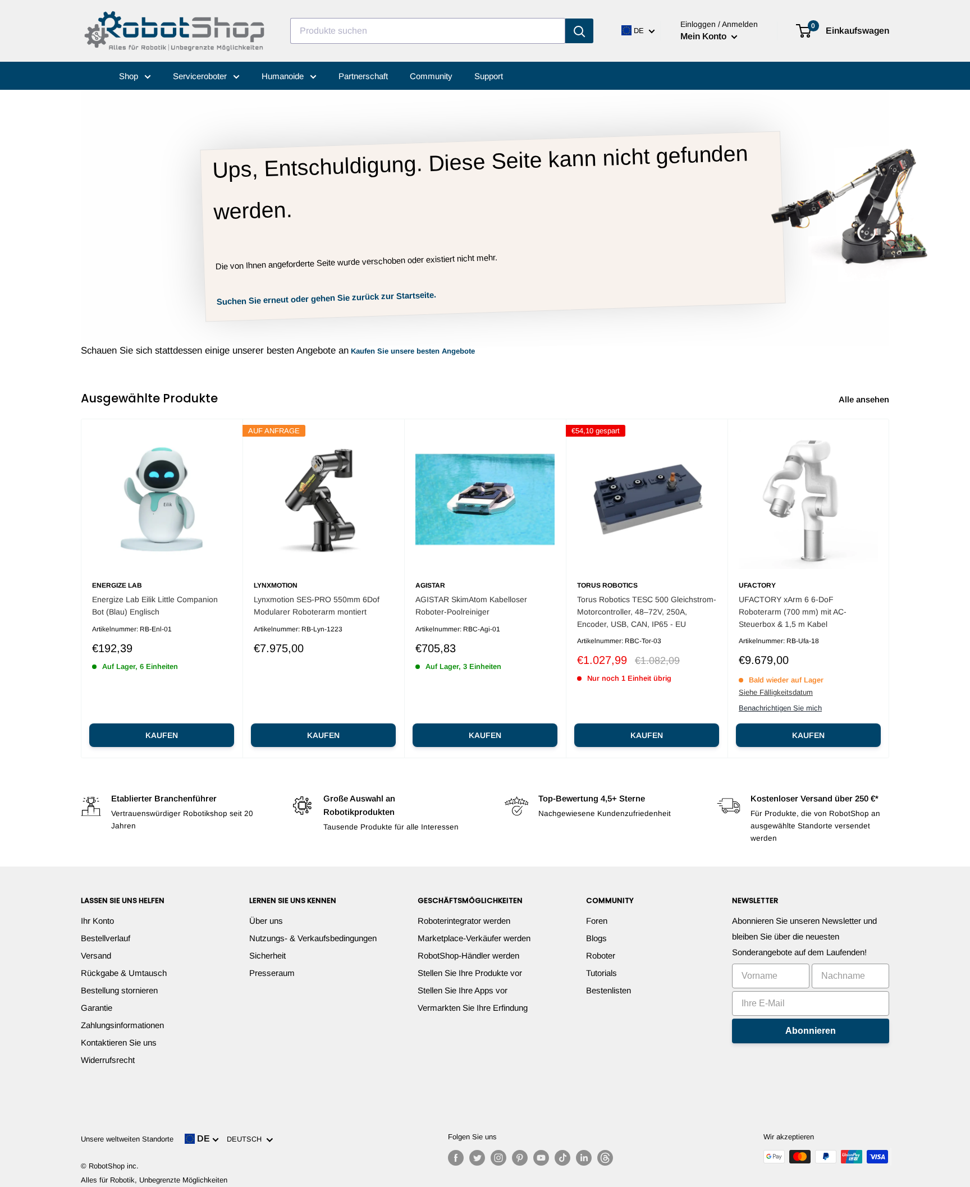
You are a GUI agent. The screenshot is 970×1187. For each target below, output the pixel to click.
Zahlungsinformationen (122, 1025)
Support (488, 76)
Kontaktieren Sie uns (119, 1042)
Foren (596, 920)
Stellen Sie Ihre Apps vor (462, 990)
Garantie (96, 1007)
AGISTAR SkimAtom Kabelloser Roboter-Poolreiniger (471, 605)
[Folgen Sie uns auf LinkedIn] (584, 1158)
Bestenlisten (608, 990)
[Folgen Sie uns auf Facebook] (456, 1158)
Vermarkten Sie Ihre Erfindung (473, 1007)
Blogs (596, 938)
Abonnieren (810, 1030)
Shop (129, 76)
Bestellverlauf (105, 938)
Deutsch (246, 1139)
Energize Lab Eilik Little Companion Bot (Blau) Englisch (155, 605)
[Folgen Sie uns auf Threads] (605, 1158)
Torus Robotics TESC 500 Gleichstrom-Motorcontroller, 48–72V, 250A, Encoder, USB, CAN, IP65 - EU (646, 611)
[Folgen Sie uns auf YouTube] (541, 1158)
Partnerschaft (363, 76)
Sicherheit (267, 955)
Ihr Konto (97, 920)
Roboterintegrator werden (464, 920)
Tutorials (601, 973)
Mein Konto (704, 36)
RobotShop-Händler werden (468, 955)
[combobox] (427, 31)
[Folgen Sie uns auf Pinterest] (520, 1158)
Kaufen (161, 735)
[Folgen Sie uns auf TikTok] (562, 1158)
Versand (96, 955)
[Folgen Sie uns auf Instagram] (498, 1158)
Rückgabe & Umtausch (124, 973)
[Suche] (579, 31)
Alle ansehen (865, 399)
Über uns (266, 920)
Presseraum (272, 973)
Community (431, 76)
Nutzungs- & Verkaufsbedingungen (313, 938)
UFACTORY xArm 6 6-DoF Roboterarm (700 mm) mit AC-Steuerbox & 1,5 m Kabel (793, 611)
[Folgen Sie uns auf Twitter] (477, 1158)
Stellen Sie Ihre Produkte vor (470, 973)
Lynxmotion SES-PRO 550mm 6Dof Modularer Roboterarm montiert (316, 605)
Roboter (600, 955)
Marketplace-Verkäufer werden (474, 938)
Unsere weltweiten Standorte (127, 1139)
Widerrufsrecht (108, 1060)
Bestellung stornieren (119, 990)
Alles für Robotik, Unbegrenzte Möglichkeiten (154, 1180)
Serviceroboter (201, 76)
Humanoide (284, 76)
